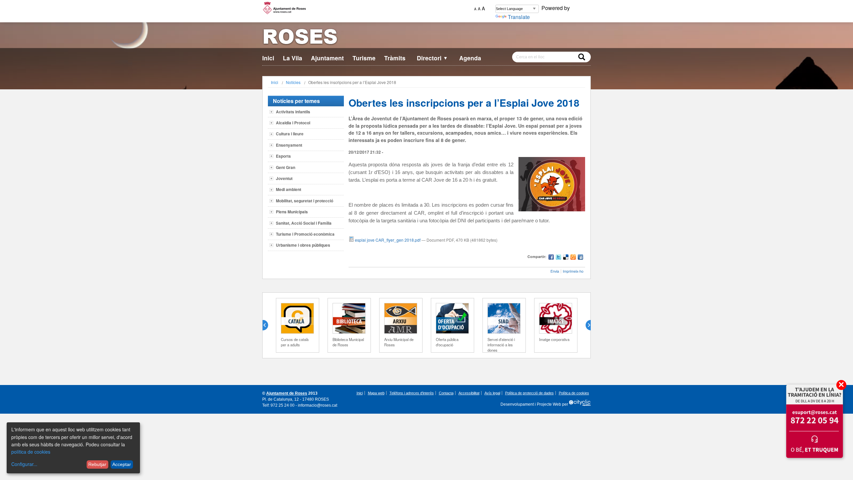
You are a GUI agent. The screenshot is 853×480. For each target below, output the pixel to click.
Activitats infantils (293, 112)
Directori (432, 58)
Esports (283, 156)
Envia (554, 271)
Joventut (284, 178)
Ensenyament (289, 145)
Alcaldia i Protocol (293, 123)
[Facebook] (551, 258)
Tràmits (395, 58)
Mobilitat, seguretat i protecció (304, 201)
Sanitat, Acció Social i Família (304, 223)
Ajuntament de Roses (286, 393)
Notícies (293, 82)
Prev (268, 325)
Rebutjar (97, 464)
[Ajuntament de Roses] (426, 38)
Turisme (364, 58)
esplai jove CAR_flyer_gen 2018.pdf (388, 240)
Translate (519, 17)
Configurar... (24, 464)
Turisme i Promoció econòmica (305, 234)
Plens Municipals (292, 212)
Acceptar (121, 464)
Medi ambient (288, 189)
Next (585, 325)
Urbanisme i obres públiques (303, 245)
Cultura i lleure (290, 134)
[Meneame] (573, 258)
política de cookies (30, 451)
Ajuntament (327, 58)
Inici (268, 58)
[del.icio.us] (565, 258)
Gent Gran (285, 167)
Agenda (470, 58)
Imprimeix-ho (573, 271)
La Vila (292, 58)
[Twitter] (558, 258)
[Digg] (580, 258)
